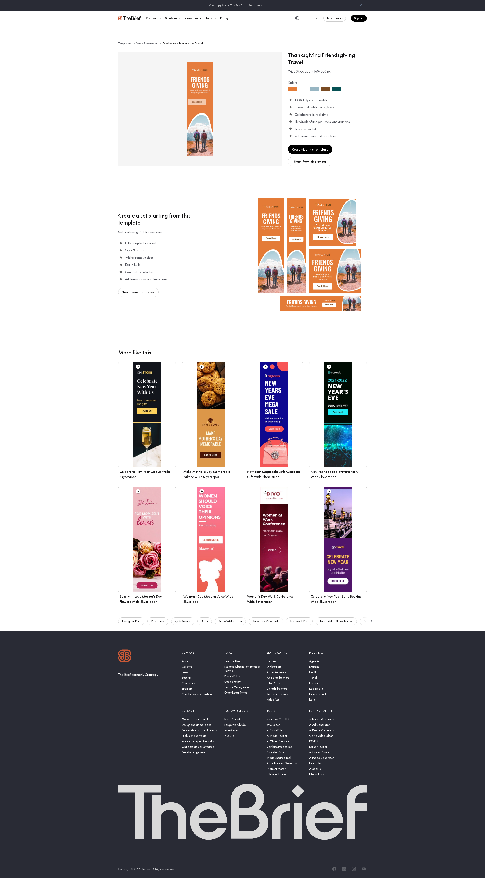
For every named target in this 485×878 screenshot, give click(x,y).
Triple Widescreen (230, 621)
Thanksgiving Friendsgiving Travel (183, 43)
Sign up (359, 18)
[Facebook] (334, 869)
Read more (255, 5)
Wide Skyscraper (146, 43)
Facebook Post (299, 621)
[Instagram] (354, 869)
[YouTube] (364, 869)
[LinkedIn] (344, 869)
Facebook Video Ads (266, 621)
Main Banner (183, 621)
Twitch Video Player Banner (336, 621)
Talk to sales (335, 18)
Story (204, 621)
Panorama (157, 621)
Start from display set (310, 161)
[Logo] (124, 656)
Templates (124, 43)
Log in (314, 18)
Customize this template (310, 149)
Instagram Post (131, 621)
